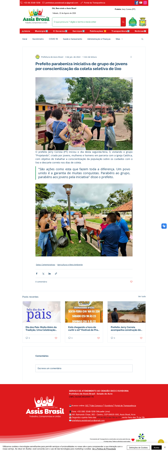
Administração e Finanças (99, 39)
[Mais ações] (131, 56)
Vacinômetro (38, 39)
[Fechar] (164, 447)
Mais (118, 39)
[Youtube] (141, 3)
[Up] (161, 442)
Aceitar (156, 447)
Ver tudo (142, 296)
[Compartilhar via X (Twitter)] (43, 273)
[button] (41, 31)
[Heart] (133, 440)
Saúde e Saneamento (72, 39)
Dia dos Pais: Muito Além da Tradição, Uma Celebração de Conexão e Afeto (41, 328)
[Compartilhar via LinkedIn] (49, 273)
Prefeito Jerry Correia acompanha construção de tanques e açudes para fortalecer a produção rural (126, 328)
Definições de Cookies (138, 447)
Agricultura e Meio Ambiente (70, 264)
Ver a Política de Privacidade (104, 448)
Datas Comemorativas (45, 264)
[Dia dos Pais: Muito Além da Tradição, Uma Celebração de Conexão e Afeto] (41, 312)
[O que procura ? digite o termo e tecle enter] (123, 21)
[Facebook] (136, 3)
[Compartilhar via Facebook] (36, 273)
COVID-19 (53, 39)
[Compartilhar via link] (56, 273)
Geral (24, 39)
